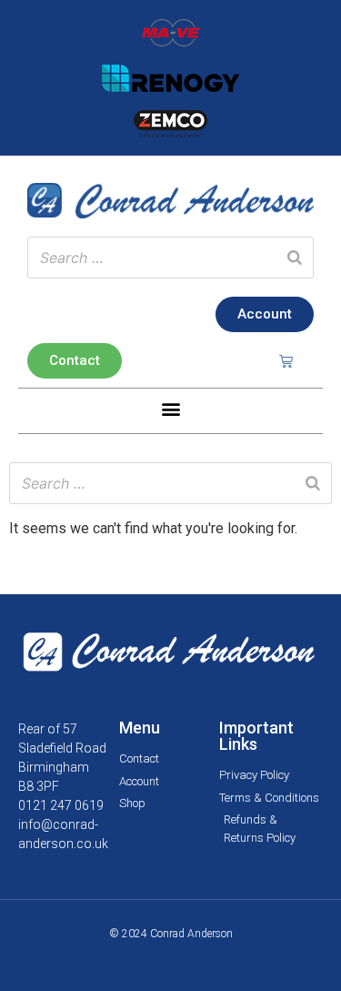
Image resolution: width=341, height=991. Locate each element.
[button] (170, 409)
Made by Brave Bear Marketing (170, 956)
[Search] (294, 258)
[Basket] (286, 361)
